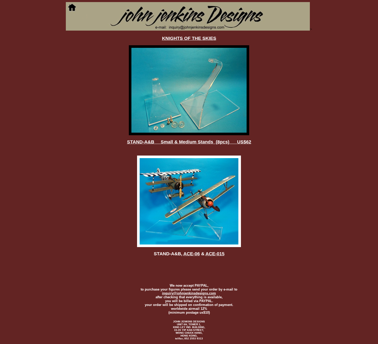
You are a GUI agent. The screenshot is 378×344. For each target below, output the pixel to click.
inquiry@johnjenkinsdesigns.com (189, 293)
